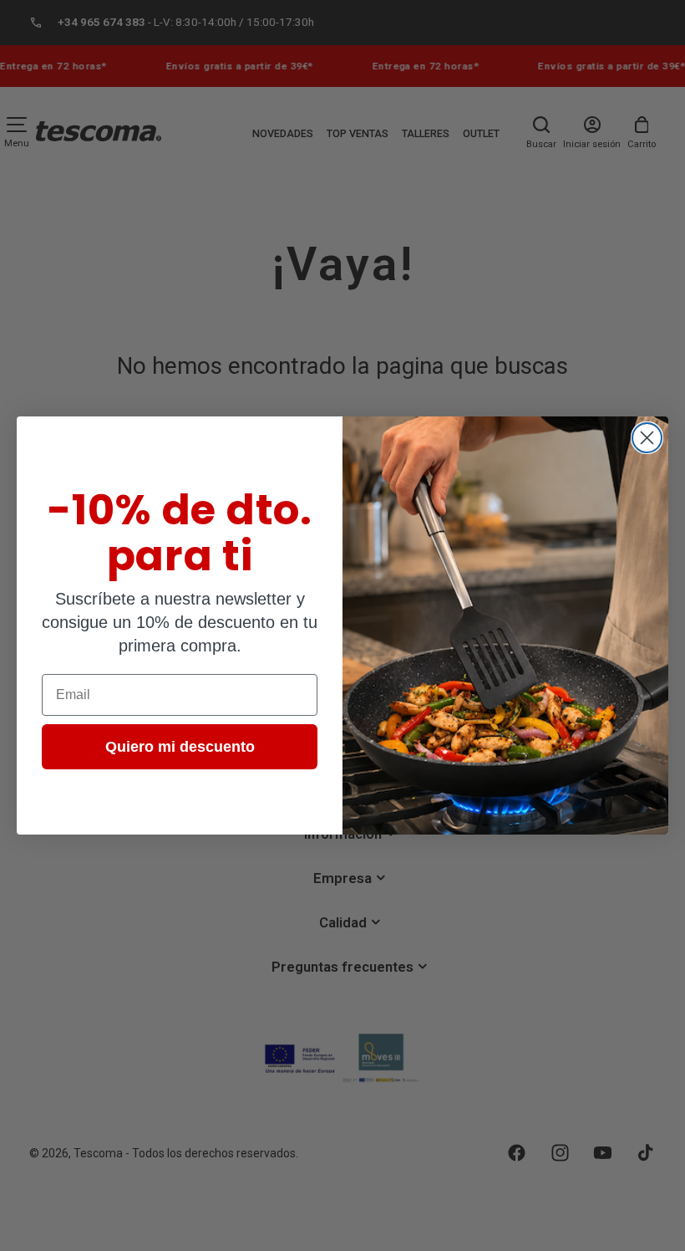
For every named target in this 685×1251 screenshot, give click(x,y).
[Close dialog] (647, 437)
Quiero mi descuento (180, 746)
